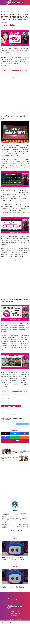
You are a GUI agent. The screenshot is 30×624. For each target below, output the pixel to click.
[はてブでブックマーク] (9, 25)
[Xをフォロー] (5, 433)
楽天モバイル (17, 406)
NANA (15, 510)
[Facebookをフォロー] (24, 433)
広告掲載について (15, 615)
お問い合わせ (15, 617)
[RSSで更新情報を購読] (24, 437)
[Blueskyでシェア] (4, 25)
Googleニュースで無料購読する (15, 440)
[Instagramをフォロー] (5, 437)
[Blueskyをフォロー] (15, 433)
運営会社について (15, 611)
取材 (10, 406)
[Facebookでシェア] (7, 25)
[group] (15, 550)
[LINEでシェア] (11, 25)
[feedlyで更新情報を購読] (15, 437)
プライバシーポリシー (15, 613)
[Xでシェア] (2, 25)
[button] (14, 25)
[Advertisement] (15, 93)
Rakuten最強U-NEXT (17, 51)
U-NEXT (4, 406)
